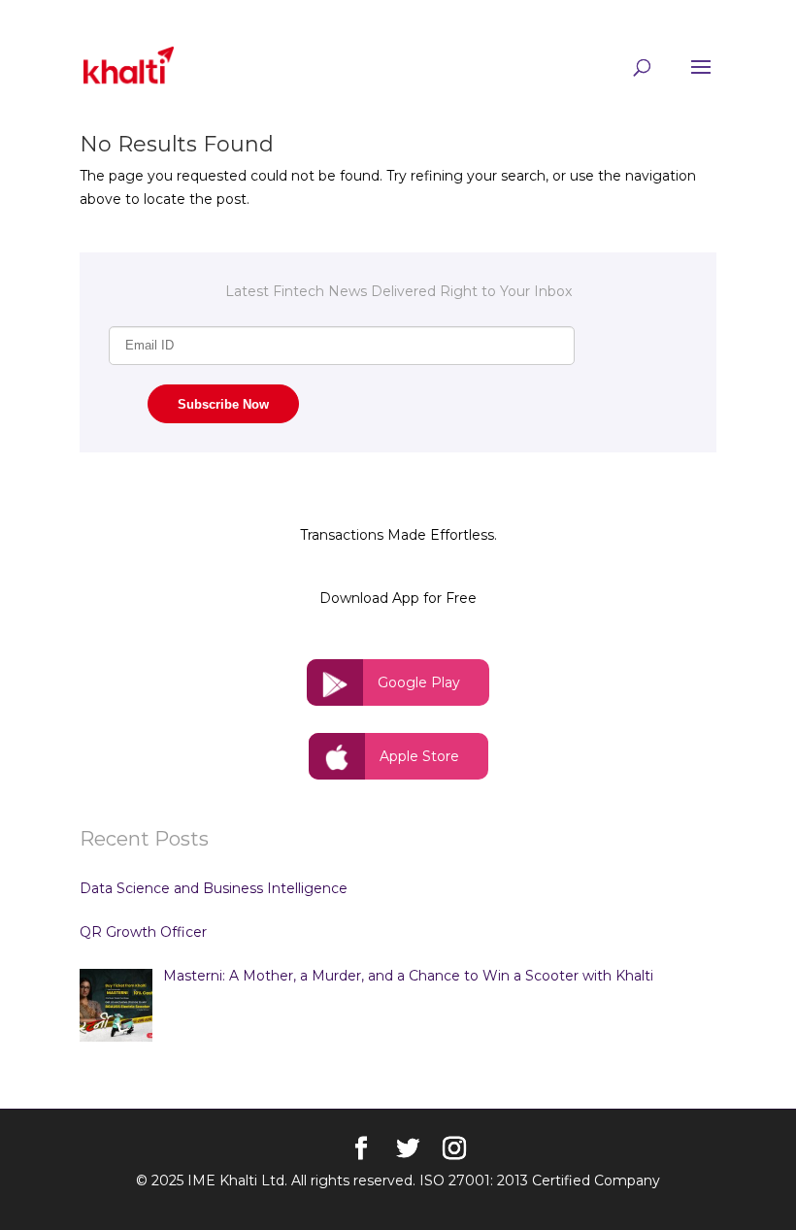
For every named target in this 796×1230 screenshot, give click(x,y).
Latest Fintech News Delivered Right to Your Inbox (398, 291)
